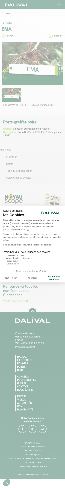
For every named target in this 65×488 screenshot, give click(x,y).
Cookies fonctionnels (15, 255)
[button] (6, 482)
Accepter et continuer (54, 277)
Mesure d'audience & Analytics (19, 258)
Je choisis (32, 278)
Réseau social (12, 261)
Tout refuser (11, 278)
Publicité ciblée (12, 264)
